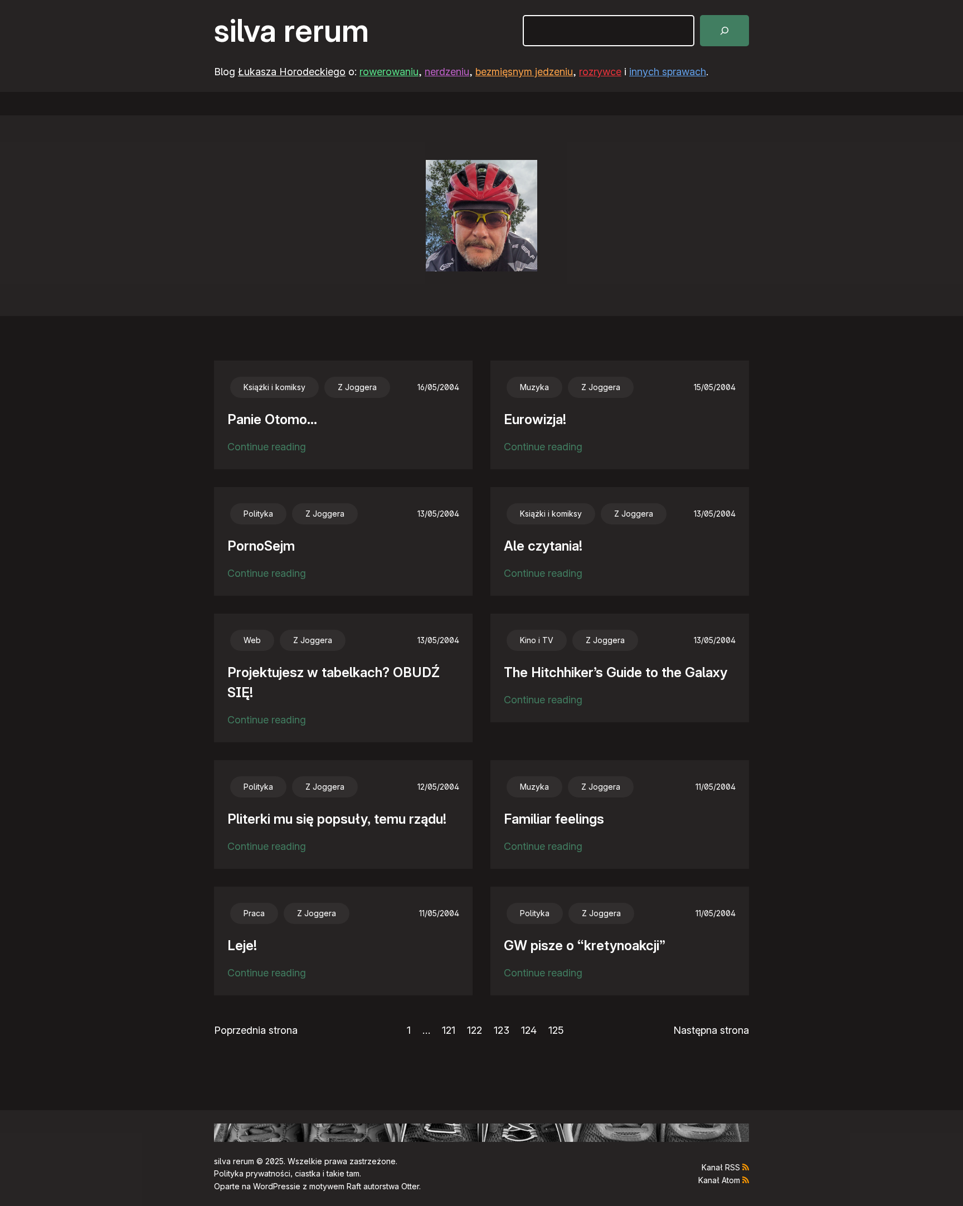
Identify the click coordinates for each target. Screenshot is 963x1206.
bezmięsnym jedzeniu (524, 71)
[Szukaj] (724, 30)
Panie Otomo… (272, 419)
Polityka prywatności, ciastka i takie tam (286, 1173)
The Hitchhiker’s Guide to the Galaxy (615, 672)
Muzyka (534, 387)
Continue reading (266, 448)
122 (474, 1030)
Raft (354, 1186)
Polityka (258, 513)
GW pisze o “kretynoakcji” (584, 945)
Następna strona (711, 1030)
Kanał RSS (721, 1167)
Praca (254, 913)
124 (529, 1030)
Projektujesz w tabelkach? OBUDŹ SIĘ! (333, 682)
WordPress (273, 1186)
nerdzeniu (447, 71)
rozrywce (600, 71)
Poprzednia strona (256, 1030)
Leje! (242, 945)
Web (252, 640)
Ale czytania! (543, 546)
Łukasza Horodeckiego (292, 71)
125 (556, 1030)
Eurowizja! (535, 419)
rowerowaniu (389, 71)
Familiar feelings (554, 819)
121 (448, 1030)
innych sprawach (667, 71)
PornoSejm (261, 546)
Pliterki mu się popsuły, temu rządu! (336, 819)
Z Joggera (357, 387)
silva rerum (291, 31)
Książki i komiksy (274, 387)
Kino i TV (536, 640)
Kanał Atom (719, 1180)
